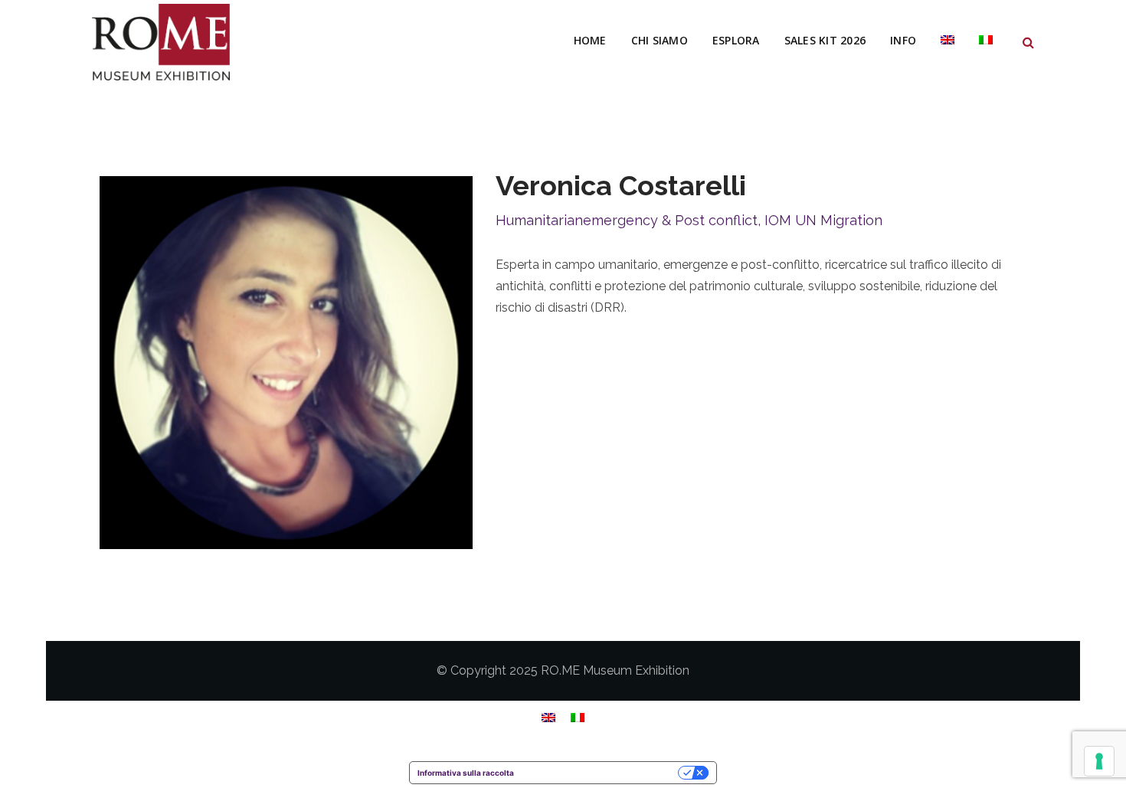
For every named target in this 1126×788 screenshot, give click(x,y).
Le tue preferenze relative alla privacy (601, 772)
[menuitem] (947, 40)
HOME (590, 40)
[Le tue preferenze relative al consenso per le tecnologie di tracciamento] (1099, 761)
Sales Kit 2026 (825, 40)
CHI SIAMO (659, 40)
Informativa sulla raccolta (465, 772)
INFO (903, 40)
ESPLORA (736, 40)
